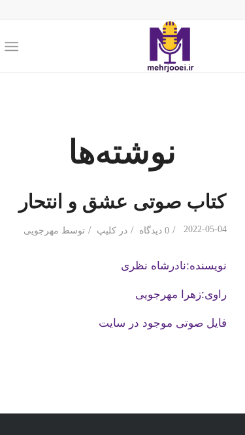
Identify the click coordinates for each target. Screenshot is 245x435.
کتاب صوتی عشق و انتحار (122, 200)
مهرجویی (41, 230)
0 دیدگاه (153, 230)
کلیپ (106, 230)
